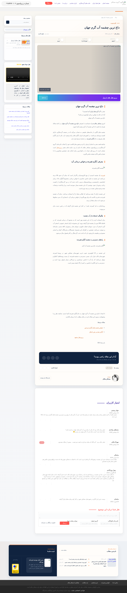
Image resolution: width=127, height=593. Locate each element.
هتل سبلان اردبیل (15, 40)
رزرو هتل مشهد (78, 337)
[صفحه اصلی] (119, 17)
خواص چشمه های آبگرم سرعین (94, 328)
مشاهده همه (63, 550)
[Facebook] (44, 367)
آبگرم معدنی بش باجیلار (96, 332)
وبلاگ (116, 17)
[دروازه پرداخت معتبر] (15, 568)
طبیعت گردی (41, 33)
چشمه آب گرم (109, 367)
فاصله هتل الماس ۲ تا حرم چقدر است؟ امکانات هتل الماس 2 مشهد (98, 564)
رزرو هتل (59, 147)
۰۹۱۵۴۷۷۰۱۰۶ (11, 3)
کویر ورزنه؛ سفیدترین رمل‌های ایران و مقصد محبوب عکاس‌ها (75, 562)
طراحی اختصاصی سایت (78, 590)
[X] (40, 367)
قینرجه (103, 175)
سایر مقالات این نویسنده (45, 377)
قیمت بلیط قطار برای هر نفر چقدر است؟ (77, 559)
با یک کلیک (43, 97)
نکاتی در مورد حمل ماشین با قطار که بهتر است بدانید (75, 565)
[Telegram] (48, 367)
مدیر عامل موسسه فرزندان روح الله (36, 561)
